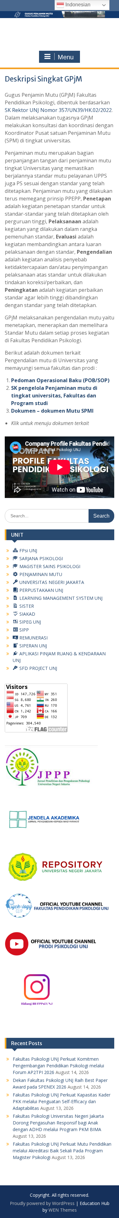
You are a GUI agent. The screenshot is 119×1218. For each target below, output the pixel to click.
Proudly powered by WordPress (42, 1203)
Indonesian (77, 4)
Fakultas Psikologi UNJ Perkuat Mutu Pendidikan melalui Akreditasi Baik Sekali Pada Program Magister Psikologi (62, 1150)
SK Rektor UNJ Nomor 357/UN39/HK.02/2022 (58, 110)
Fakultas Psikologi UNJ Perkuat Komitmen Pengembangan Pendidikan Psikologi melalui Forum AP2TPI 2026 (58, 1065)
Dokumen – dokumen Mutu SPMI (52, 410)
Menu (66, 57)
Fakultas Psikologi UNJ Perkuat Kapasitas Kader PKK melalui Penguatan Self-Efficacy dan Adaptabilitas (61, 1101)
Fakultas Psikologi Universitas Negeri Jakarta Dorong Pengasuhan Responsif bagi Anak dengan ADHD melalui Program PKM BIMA (58, 1122)
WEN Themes (63, 1210)
